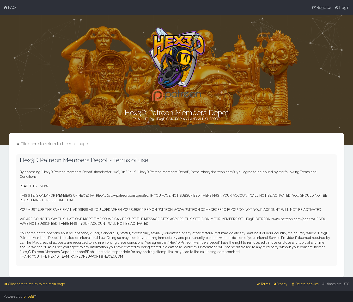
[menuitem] (10, 7)
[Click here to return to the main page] (177, 64)
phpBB (29, 296)
